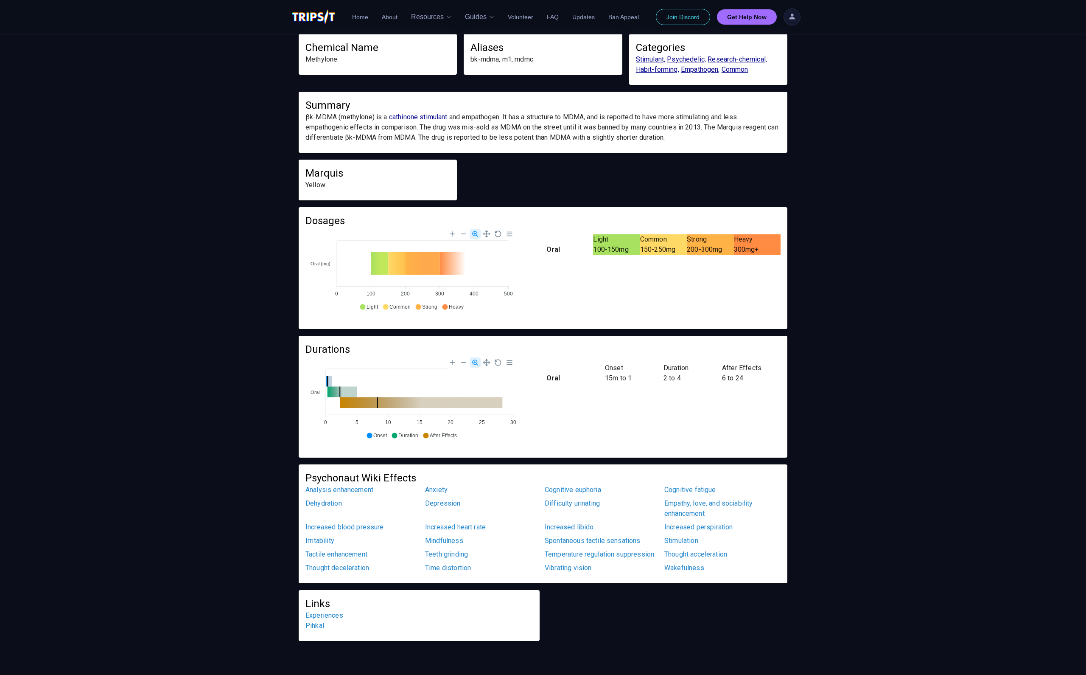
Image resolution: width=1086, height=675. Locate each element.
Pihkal (314, 626)
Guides (476, 16)
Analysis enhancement (339, 490)
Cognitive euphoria (573, 490)
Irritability (319, 541)
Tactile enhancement (336, 554)
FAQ (553, 17)
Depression (443, 503)
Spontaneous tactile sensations (593, 541)
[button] (368, 307)
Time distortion (448, 568)
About (389, 17)
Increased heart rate (455, 527)
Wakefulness (684, 568)
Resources (427, 16)
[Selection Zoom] (475, 234)
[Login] (792, 16)
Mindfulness (444, 541)
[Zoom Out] (463, 234)
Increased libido (569, 527)
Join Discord (683, 17)
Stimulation (681, 541)
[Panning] (486, 234)
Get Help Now (747, 17)
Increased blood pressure (344, 527)
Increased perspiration (698, 527)
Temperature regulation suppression (599, 554)
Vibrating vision (568, 568)
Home (360, 17)
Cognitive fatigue (690, 490)
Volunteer (520, 17)
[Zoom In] (452, 234)
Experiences (324, 615)
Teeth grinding (446, 554)
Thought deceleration (337, 568)
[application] (411, 270)
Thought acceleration (695, 554)
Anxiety (436, 490)
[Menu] (509, 234)
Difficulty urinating (572, 503)
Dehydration (323, 503)
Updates (583, 17)
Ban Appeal (623, 17)
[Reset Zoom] (498, 234)
